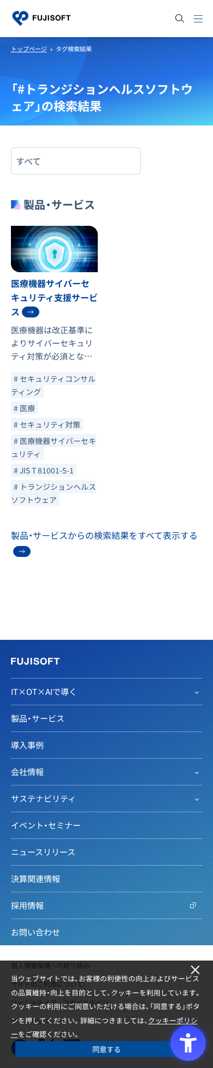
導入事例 (27, 745)
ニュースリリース (43, 852)
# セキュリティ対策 (47, 424)
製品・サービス (37, 718)
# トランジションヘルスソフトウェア (53, 493)
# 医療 (24, 408)
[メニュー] (198, 18)
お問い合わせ (35, 932)
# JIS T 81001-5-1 (44, 470)
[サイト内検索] (179, 18)
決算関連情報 (35, 879)
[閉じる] (195, 970)
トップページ (29, 48)
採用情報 (27, 905)
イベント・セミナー (46, 825)
